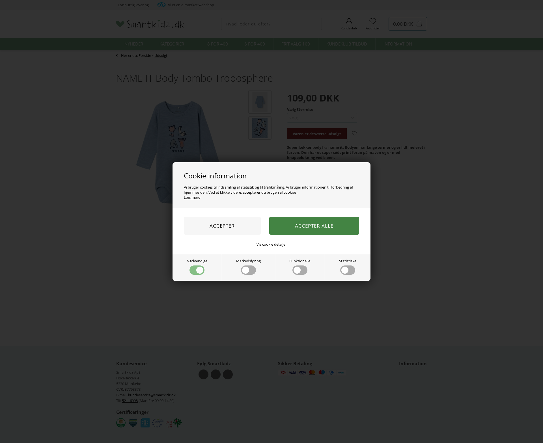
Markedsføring (248, 260)
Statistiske (347, 260)
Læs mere (192, 197)
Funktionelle (299, 260)
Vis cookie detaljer (272, 244)
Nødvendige (197, 260)
